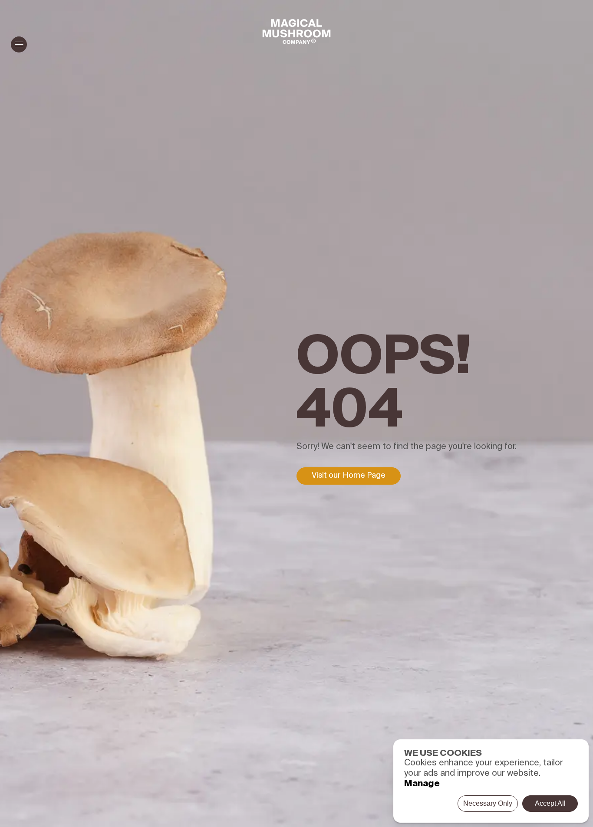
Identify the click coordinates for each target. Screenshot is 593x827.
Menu (19, 44)
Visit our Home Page (348, 475)
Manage (422, 784)
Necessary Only (487, 803)
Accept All (550, 803)
